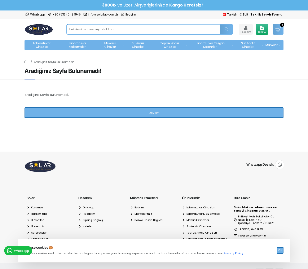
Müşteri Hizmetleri (144, 198)
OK (280, 250)
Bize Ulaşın (242, 198)
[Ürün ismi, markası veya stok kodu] (226, 29)
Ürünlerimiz (191, 198)
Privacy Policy (233, 253)
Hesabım (85, 198)
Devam (154, 113)
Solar (31, 198)
